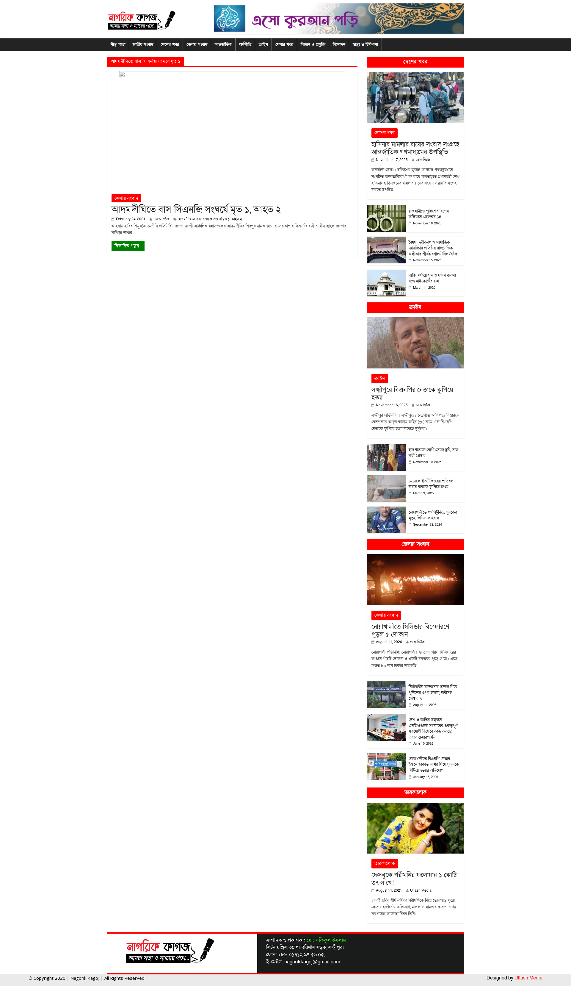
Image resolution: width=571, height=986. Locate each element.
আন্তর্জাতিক (223, 44)
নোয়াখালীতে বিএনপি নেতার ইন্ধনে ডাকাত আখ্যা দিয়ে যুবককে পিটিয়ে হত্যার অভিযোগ (434, 764)
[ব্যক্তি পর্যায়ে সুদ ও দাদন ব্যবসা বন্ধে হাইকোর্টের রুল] (386, 273)
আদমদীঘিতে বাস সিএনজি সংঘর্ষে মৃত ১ (204, 219)
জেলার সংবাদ (196, 44)
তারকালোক (384, 863)
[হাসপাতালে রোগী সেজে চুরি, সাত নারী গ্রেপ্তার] (386, 447)
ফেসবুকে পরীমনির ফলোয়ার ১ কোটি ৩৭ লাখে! (414, 879)
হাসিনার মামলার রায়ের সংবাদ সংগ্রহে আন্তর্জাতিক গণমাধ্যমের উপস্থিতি (415, 148)
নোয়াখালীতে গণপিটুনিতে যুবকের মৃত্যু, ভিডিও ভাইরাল (433, 515)
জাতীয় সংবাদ (143, 44)
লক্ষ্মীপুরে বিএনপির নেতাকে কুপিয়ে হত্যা (412, 394)
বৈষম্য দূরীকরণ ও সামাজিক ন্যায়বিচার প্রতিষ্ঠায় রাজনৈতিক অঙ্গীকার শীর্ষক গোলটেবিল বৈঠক (433, 248)
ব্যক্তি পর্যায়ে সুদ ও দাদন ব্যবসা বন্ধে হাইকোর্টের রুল (432, 278)
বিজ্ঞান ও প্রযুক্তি (313, 44)
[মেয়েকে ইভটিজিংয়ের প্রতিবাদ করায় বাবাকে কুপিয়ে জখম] (386, 478)
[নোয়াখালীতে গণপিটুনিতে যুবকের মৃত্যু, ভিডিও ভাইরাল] (386, 509)
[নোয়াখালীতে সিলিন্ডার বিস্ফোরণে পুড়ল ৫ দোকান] (415, 557)
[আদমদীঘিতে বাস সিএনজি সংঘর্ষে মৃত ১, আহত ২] (232, 74)
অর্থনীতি (245, 44)
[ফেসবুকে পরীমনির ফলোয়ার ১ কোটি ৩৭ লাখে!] (415, 806)
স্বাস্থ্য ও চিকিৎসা (365, 44)
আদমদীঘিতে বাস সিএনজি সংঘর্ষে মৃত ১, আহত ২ (196, 209)
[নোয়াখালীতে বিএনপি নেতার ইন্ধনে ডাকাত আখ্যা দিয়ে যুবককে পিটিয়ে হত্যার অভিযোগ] (386, 756)
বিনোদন (339, 44)
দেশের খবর (170, 44)
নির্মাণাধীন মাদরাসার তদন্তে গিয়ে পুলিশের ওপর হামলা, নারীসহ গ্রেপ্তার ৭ (433, 692)
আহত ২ (237, 219)
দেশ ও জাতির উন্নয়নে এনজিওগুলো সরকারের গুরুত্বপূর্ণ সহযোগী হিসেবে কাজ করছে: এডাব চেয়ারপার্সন (433, 728)
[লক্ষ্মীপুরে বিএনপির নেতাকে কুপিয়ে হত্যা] (415, 320)
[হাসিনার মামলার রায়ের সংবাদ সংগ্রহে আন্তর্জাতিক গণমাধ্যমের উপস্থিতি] (415, 75)
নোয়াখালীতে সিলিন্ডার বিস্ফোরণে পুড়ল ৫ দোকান (410, 631)
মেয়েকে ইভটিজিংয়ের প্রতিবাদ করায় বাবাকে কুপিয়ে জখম (431, 484)
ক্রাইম (263, 44)
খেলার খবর (284, 44)
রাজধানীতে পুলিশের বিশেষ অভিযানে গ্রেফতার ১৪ (429, 214)
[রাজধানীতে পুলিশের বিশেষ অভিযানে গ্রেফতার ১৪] (386, 208)
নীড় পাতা (118, 44)
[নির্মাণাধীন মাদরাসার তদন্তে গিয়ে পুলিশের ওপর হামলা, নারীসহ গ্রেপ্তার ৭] (386, 684)
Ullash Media (421, 890)
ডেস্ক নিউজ (162, 219)
